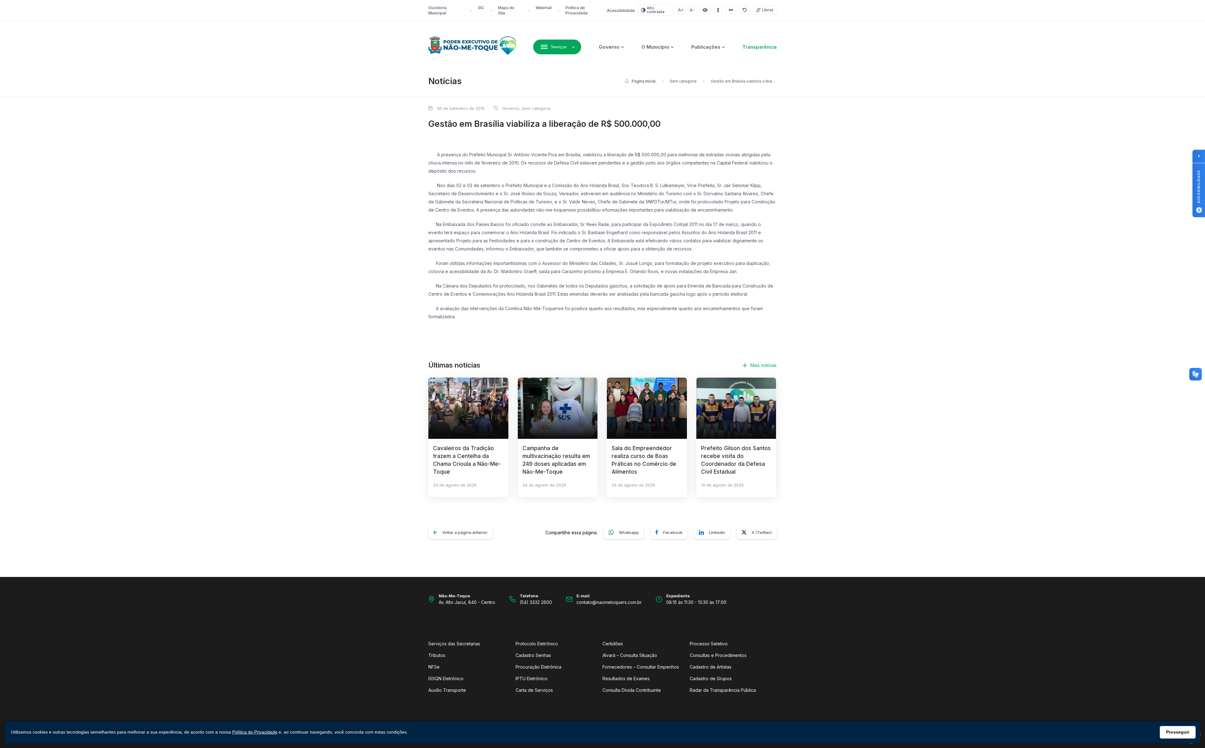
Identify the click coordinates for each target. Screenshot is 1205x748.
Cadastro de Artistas (710, 667)
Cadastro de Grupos (711, 678)
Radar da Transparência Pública (723, 690)
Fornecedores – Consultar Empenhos (640, 667)
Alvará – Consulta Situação (629, 655)
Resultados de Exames (626, 678)
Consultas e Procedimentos (718, 655)
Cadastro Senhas (533, 655)
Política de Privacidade (254, 732)
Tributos (436, 655)
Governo (609, 47)
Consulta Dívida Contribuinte (631, 690)
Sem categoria (683, 81)
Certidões (612, 643)
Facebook (673, 532)
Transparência (759, 47)
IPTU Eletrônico (532, 678)
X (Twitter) (762, 532)
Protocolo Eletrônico (537, 643)
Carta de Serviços (534, 690)
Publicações (705, 47)
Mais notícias (763, 365)
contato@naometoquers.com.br (609, 602)
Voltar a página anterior (465, 532)
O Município (655, 47)
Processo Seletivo (709, 643)
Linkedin (717, 532)
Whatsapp (629, 532)
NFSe (434, 667)
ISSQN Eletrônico (445, 678)
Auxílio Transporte (447, 690)
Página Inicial (644, 81)
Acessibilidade (621, 10)
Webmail (544, 7)
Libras (768, 10)
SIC (481, 7)
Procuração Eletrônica (538, 667)
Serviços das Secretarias (454, 643)
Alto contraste (656, 10)
